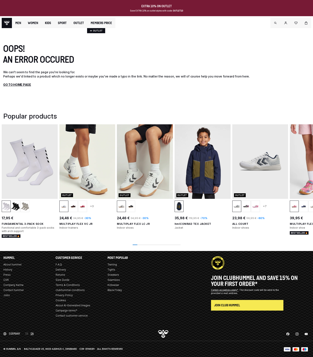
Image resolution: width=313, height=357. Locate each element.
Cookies (61, 300)
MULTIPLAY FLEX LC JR (133, 223)
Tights (111, 269)
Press (7, 274)
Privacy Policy (64, 295)
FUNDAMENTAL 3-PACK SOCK (23, 223)
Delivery (61, 269)
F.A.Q (59, 264)
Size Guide (62, 279)
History (7, 269)
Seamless (114, 279)
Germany (14, 333)
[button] (275, 23)
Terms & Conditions (68, 285)
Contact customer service (72, 315)
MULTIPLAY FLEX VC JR (76, 223)
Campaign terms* (66, 310)
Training (112, 264)
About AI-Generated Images (73, 305)
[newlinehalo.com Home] (7, 23)
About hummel (12, 264)
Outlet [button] (78, 23)
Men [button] (18, 23)
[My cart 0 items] (306, 23)
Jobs (6, 295)
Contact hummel (13, 290)
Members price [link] (101, 23)
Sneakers (113, 274)
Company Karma (13, 285)
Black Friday (115, 290)
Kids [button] (48, 23)
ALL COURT (240, 223)
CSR (6, 279)
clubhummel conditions (70, 290)
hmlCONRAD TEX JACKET (193, 223)
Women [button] (33, 23)
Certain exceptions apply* (225, 290)
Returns (60, 274)
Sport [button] (62, 23)
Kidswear (113, 285)
